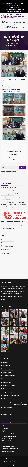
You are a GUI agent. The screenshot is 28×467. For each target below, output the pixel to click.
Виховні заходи (7, 176)
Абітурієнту (6, 362)
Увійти (4, 240)
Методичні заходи (7, 392)
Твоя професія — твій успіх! (10, 191)
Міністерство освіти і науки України (12, 296)
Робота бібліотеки (7, 407)
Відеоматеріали (7, 372)
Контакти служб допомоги (12, 221)
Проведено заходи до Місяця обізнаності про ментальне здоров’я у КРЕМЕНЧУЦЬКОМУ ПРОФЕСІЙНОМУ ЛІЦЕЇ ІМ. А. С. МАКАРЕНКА (13, 205)
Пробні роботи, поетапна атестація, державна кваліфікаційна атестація (15, 403)
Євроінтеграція (7, 382)
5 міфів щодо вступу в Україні (11, 194)
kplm (11, 83)
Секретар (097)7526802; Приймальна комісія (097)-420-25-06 (14, 22)
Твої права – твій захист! (9, 187)
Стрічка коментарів (8, 246)
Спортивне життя (7, 414)
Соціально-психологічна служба (11, 411)
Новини (5, 179)
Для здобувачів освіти (9, 375)
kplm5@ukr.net (15, 7)
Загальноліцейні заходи (9, 385)
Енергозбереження (8, 379)
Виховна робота (7, 365)
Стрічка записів (7, 243)
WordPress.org (6, 249)
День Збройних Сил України (13, 80)
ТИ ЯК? (5, 299)
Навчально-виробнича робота (11, 395)
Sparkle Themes (20, 462)
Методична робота (7, 388)
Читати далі (4, 232)
